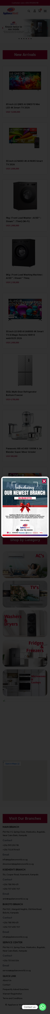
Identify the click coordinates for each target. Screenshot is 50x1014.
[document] (25, 507)
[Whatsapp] (42, 1007)
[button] (44, 481)
